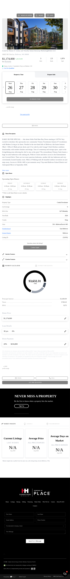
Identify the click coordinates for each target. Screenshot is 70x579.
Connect (35, 506)
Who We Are (46, 502)
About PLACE (60, 502)
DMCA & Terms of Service (59, 576)
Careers (53, 502)
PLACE (34, 562)
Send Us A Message (35, 541)
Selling (24, 502)
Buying (18, 502)
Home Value (37, 502)
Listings (13, 502)
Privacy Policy (47, 576)
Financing (30, 502)
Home (7, 502)
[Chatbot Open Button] (65, 574)
